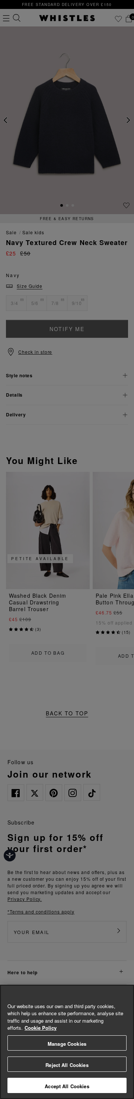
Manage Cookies (67, 1043)
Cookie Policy (41, 1027)
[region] (67, 1042)
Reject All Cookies (66, 1064)
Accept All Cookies (67, 1086)
